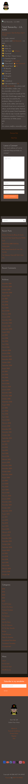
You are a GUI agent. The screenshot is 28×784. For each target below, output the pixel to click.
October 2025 (6, 289)
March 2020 (6, 492)
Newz (3, 619)
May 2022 (5, 414)
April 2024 (5, 344)
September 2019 (7, 511)
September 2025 (7, 292)
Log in (4, 660)
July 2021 (4, 444)
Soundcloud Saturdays (9, 640)
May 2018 (5, 559)
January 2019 (6, 535)
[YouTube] (7, 762)
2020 (3, 595)
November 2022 (7, 395)
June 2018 (5, 556)
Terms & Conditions (14, 731)
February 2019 (6, 532)
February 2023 (6, 386)
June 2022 (5, 411)
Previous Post (14, 133)
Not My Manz (16, 33)
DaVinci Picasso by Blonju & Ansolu (13, 235)
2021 (3, 598)
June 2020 (5, 483)
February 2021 (6, 459)
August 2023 (6, 368)
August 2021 (5, 441)
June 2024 (5, 338)
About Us (14, 728)
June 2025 (5, 302)
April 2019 (5, 526)
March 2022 (5, 420)
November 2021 (6, 432)
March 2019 (5, 529)
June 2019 (5, 520)
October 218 (5, 574)
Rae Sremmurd (20, 63)
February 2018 (6, 568)
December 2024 (6, 320)
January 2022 (6, 426)
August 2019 (6, 514)
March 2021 (5, 456)
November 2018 (7, 541)
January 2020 (6, 499)
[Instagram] (14, 762)
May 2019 (5, 523)
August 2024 (6, 332)
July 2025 (5, 298)
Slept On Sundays (7, 637)
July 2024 (5, 335)
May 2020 (5, 486)
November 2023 (7, 359)
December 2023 (6, 356)
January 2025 (6, 317)
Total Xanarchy (16, 41)
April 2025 (5, 308)
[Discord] (4, 762)
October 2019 (6, 508)
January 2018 (6, 571)
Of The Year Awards (8, 628)
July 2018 (4, 553)
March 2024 (5, 347)
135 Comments (6, 33)
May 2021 (5, 450)
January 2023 (6, 389)
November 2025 (7, 286)
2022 (3, 601)
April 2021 (5, 453)
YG (17, 66)
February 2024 (6, 350)
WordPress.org (6, 670)
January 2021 (6, 462)
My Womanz (5, 616)
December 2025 (6, 283)
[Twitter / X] (17, 762)
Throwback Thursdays (8, 643)
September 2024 (7, 329)
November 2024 (7, 323)
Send (6, 691)
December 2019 (6, 502)
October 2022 (6, 399)
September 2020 (7, 474)
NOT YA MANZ (6, 11)
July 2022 (5, 408)
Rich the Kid (10, 86)
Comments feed (6, 666)
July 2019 (4, 517)
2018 (3, 589)
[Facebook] (10, 762)
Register (14, 736)
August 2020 (6, 477)
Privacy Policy (14, 733)
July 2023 (5, 371)
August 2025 (6, 295)
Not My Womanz (7, 625)
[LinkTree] (23, 762)
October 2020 (6, 471)
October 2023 (6, 362)
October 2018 (6, 544)
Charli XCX (16, 61)
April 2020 (5, 490)
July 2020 (5, 480)
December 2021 (6, 429)
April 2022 (5, 417)
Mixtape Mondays (7, 610)
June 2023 (5, 374)
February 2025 (6, 314)
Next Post (14, 138)
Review (4, 631)
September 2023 (7, 365)
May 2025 (5, 305)
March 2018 (5, 565)
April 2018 (5, 562)
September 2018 (7, 547)
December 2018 (6, 538)
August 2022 (6, 405)
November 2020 (7, 468)
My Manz (5, 613)
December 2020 (7, 465)
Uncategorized (6, 646)
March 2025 (5, 311)
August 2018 (6, 550)
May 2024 (5, 341)
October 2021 (6, 435)
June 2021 (5, 447)
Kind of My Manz (7, 607)
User (14, 738)
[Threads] (20, 762)
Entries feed (5, 663)
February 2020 (6, 496)
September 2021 (7, 438)
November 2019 (7, 505)
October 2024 (6, 326)
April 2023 (5, 380)
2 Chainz (16, 51)
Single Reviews (6, 634)
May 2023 (5, 377)
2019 (3, 592)
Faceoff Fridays (6, 604)
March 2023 (5, 383)
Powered (8, 777)
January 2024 (6, 353)
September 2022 (7, 402)
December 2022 (6, 392)
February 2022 (6, 423)
